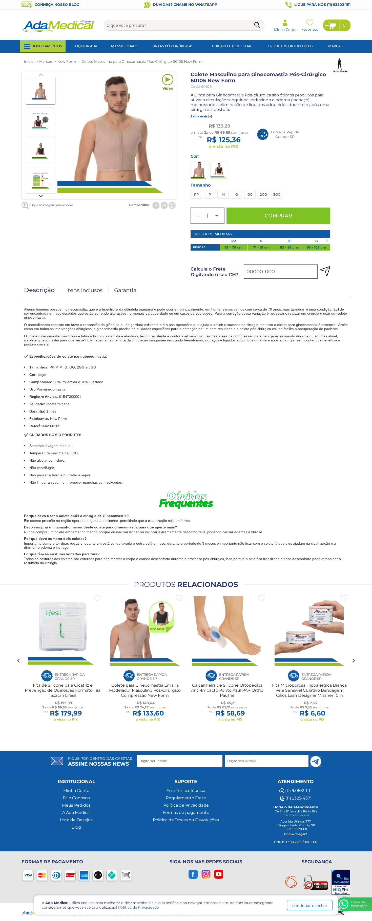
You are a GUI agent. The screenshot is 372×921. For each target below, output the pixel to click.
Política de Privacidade (186, 805)
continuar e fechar (309, 905)
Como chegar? (295, 834)
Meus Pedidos (76, 805)
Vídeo (167, 88)
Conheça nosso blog (56, 4)
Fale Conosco (76, 797)
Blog (76, 827)
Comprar (278, 216)
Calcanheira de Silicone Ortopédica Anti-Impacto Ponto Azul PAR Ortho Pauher (227, 690)
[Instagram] (164, 205)
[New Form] (340, 73)
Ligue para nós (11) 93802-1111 (321, 4)
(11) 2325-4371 (298, 798)
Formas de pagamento (186, 812)
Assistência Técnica (186, 790)
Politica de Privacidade (138, 907)
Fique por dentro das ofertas (100, 761)
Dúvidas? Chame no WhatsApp (184, 4)
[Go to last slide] (18, 660)
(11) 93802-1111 (298, 790)
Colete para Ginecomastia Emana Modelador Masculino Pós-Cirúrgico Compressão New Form (145, 690)
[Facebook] (156, 205)
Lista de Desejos (76, 819)
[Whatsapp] (172, 205)
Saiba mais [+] (201, 116)
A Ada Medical (76, 812)
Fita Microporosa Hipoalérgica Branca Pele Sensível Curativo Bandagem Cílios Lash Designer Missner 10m (309, 690)
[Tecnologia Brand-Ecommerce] (339, 912)
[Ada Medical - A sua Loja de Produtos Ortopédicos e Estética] (58, 32)
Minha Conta (76, 790)
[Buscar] (258, 25)
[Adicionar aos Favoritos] (97, 598)
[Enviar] (315, 761)
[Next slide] (40, 195)
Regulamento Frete (186, 797)
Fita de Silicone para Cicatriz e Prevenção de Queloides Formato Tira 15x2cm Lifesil (62, 690)
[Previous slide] (40, 74)
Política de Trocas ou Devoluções (186, 819)
